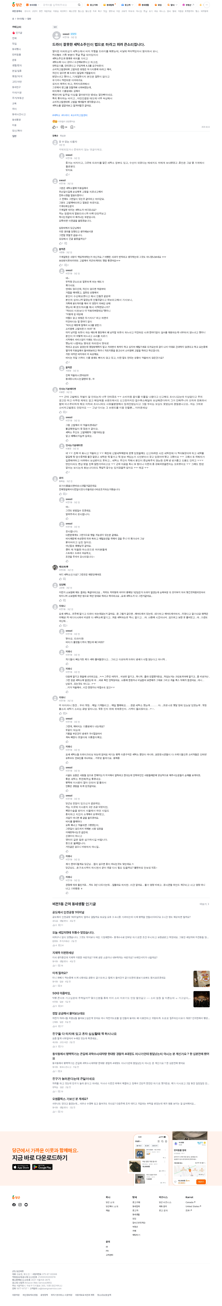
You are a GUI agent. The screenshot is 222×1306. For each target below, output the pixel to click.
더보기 (203, 904)
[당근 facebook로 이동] (14, 1205)
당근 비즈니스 (165, 1202)
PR (107, 1251)
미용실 (56, 11)
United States (192, 1206)
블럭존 (62, 249)
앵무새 (112, 11)
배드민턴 (72, 11)
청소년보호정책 (104, 1295)
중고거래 (136, 1202)
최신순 (63, 135)
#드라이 (65, 115)
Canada (189, 1202)
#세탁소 (56, 115)
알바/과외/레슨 (138, 1222)
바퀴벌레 (204, 11)
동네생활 (20, 18)
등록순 (55, 135)
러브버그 (63, 11)
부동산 (135, 1226)
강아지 (27, 11)
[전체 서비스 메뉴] (207, 5)
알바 (169, 11)
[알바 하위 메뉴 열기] (177, 5)
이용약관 (15, 1295)
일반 (55, 27)
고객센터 (109, 1255)
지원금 (180, 11)
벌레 (174, 11)
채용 (108, 1210)
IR (107, 1246)
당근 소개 (110, 1202)
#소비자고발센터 (79, 115)
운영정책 (44, 1295)
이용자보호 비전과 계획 (84, 1295)
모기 (151, 11)
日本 (188, 1210)
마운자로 (48, 11)
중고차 (135, 1210)
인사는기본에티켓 (67, 388)
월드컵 (88, 11)
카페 (134, 1230)
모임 (134, 1218)
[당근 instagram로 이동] (20, 1205)
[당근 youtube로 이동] (26, 1205)
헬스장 (81, 11)
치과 (94, 11)
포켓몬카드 (189, 11)
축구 (100, 11)
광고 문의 (163, 1210)
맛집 (105, 11)
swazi (69, 154)
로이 (61, 477)
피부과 (131, 11)
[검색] (79, 5)
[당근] (17, 5)
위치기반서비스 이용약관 (61, 1295)
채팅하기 (136, 1235)
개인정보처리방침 (30, 1295)
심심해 (62, 584)
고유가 (124, 11)
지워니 (62, 605)
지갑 (118, 11)
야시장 (139, 11)
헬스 (197, 11)
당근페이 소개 (112, 1206)
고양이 (34, 11)
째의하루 (63, 566)
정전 (41, 11)
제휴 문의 (163, 1206)
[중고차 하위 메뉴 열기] (133, 5)
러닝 (156, 11)
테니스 (162, 11)
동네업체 (136, 1206)
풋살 (145, 11)
